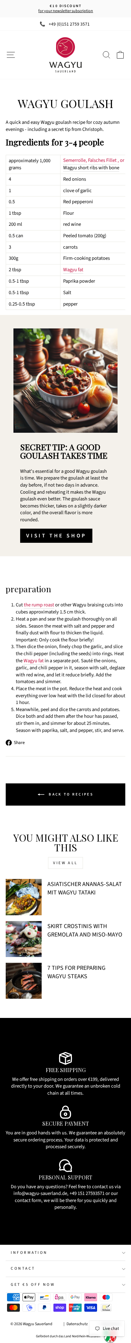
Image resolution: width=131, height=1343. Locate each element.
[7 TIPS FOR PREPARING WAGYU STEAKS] (24, 981)
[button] (65, 224)
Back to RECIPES (70, 794)
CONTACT (23, 1268)
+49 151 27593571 (87, 1193)
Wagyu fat (73, 270)
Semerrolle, (75, 160)
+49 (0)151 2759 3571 (69, 24)
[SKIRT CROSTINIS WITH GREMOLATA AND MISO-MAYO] (24, 939)
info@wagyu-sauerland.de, (41, 1193)
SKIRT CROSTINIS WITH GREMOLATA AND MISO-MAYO (84, 930)
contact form (28, 1200)
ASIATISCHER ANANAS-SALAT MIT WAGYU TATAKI (84, 888)
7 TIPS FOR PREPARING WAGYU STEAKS (76, 972)
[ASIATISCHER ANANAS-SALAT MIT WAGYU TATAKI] (24, 897)
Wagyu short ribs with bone (91, 168)
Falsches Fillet (102, 160)
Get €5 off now (33, 1284)
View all (65, 863)
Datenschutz (77, 1324)
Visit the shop (56, 535)
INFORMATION (29, 1253)
